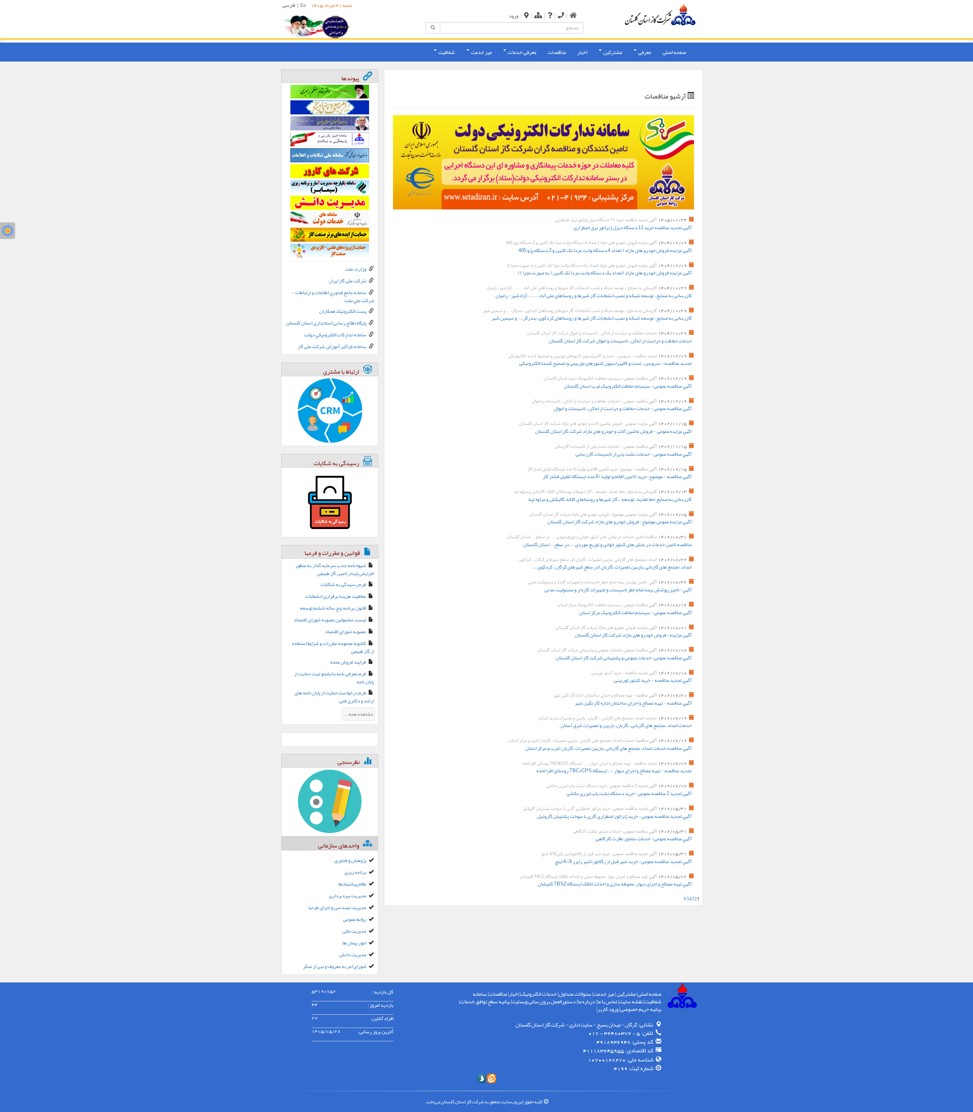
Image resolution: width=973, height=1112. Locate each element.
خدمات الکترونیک (539, 993)
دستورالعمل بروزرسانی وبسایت (544, 1001)
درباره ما (586, 1001)
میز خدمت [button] (481, 52)
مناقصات (557, 52)
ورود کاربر (607, 1009)
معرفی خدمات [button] (521, 52)
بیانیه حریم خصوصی (640, 1009)
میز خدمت (603, 993)
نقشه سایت (631, 1001)
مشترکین (626, 993)
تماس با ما (607, 1001)
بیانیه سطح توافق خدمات (485, 1001)
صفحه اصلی (674, 52)
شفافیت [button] (446, 52)
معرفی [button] (644, 52)
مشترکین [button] (612, 52)
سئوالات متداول (575, 993)
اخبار (582, 52)
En (303, 5)
